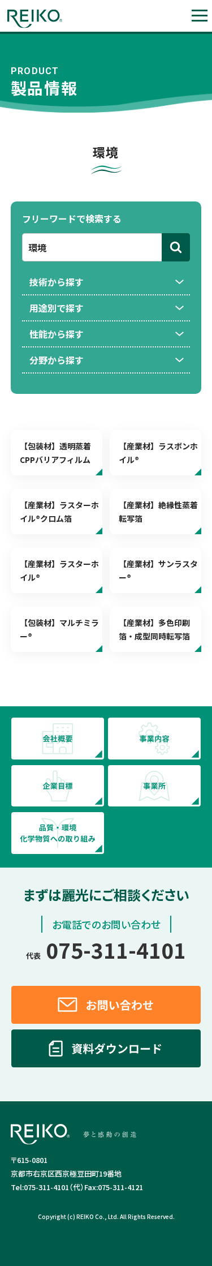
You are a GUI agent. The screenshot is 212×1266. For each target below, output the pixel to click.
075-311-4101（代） (47, 1187)
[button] (199, 15)
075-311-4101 (106, 949)
